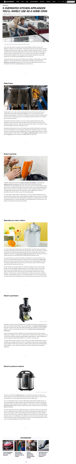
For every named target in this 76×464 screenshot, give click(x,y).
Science (48, 1)
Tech (22, 1)
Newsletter (72, 1)
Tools (53, 1)
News (17, 1)
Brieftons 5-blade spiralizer (40, 326)
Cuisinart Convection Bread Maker (28, 182)
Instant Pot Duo (19, 395)
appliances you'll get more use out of (12, 62)
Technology (5, 5)
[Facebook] (59, 2)
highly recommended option (31, 133)
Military (42, 1)
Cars (27, 1)
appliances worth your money (11, 184)
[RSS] (65, 2)
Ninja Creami (43, 259)
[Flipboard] (63, 2)
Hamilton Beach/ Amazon (43, 321)
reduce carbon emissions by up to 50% (25, 253)
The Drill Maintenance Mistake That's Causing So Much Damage (31, 455)
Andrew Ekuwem (7, 14)
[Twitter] (61, 2)
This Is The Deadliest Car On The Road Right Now (7, 454)
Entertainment (34, 1)
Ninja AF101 (10, 134)
